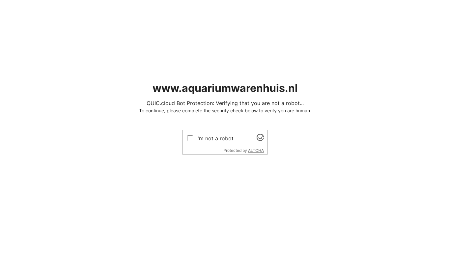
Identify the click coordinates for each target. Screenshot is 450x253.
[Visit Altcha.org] (260, 139)
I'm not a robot (215, 138)
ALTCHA (256, 150)
